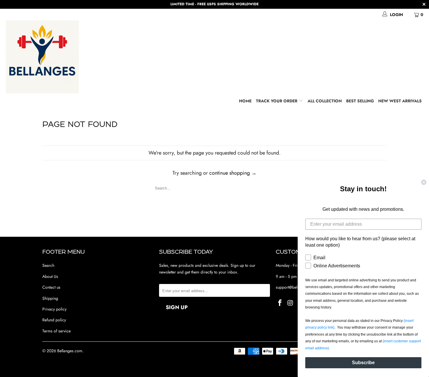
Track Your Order (277, 101)
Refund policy (54, 320)
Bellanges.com (69, 351)
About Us (50, 276)
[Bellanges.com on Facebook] (280, 303)
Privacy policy (54, 309)
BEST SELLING (360, 101)
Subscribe (363, 362)
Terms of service (56, 331)
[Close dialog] (424, 182)
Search (48, 265)
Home (245, 101)
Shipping (50, 298)
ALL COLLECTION (325, 101)
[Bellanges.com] (217, 56)
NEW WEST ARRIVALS (400, 101)
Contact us (51, 287)
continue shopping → (233, 173)
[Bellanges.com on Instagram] (290, 303)
